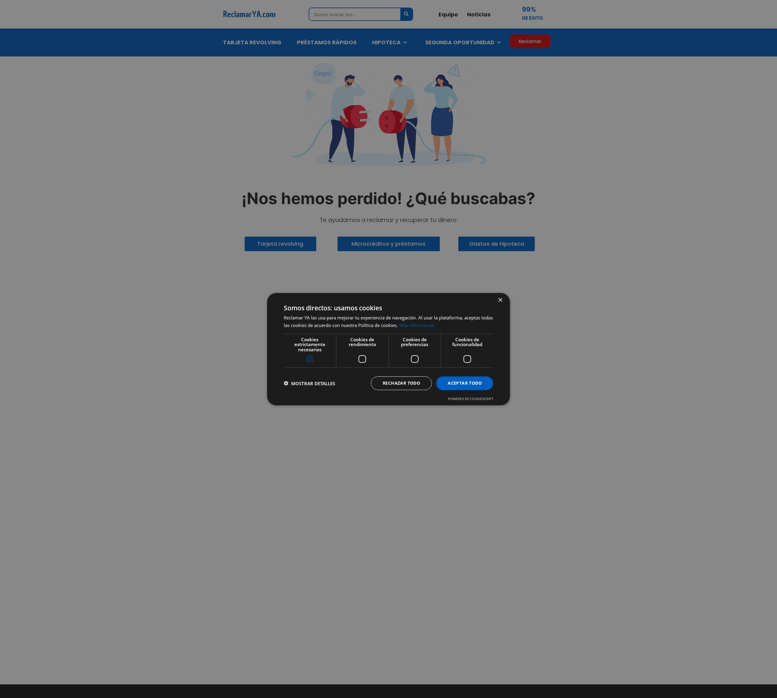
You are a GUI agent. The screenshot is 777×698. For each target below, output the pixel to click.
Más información (417, 325)
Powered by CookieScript (470, 398)
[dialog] (388, 349)
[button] (309, 383)
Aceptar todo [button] (465, 383)
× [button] (500, 300)
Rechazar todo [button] (401, 383)
